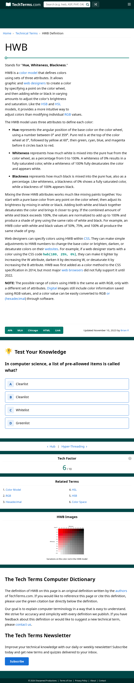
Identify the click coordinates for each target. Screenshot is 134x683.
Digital (52, 288)
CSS (87, 238)
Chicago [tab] (33, 330)
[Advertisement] (101, 86)
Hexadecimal (14, 502)
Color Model (13, 489)
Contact (102, 680)
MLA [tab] (20, 330)
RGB (67, 114)
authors (121, 591)
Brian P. (125, 330)
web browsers (72, 270)
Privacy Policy (81, 680)
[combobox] (67, 4)
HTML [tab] (46, 330)
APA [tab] (10, 330)
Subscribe (17, 661)
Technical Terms (27, 33)
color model (28, 73)
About (93, 680)
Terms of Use (66, 680)
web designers (35, 83)
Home (7, 33)
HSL (58, 104)
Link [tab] (57, 330)
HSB (44, 104)
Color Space (79, 502)
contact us (23, 624)
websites (51, 249)
